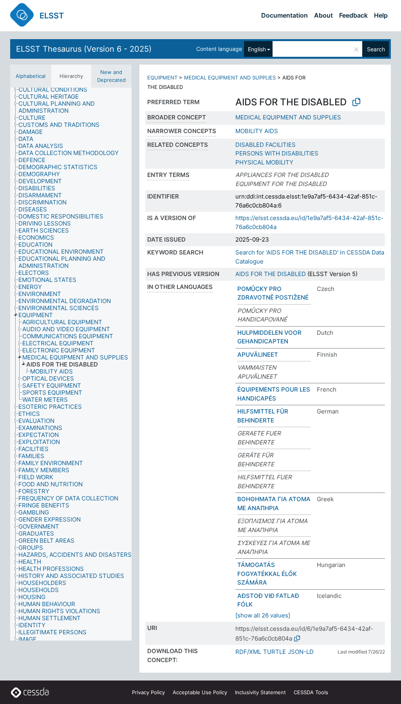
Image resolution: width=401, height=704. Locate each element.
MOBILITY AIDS (256, 131)
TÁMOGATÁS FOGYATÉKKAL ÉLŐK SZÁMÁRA (267, 573)
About (323, 15)
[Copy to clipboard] (356, 102)
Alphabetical (30, 76)
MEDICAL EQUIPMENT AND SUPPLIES (230, 77)
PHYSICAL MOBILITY (264, 162)
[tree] (71, 364)
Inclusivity (260, 692)
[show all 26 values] (262, 615)
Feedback (353, 15)
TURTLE (274, 651)
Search (376, 49)
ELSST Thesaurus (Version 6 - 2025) (84, 49)
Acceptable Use (200, 692)
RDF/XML (248, 651)
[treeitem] (56, 89)
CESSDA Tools (311, 692)
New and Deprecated (111, 76)
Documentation (284, 15)
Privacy (148, 692)
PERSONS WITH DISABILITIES (276, 153)
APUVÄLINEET (257, 354)
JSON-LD (301, 651)
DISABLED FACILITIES (265, 144)
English (257, 49)
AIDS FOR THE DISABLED (270, 274)
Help (381, 15)
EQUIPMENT (162, 77)
